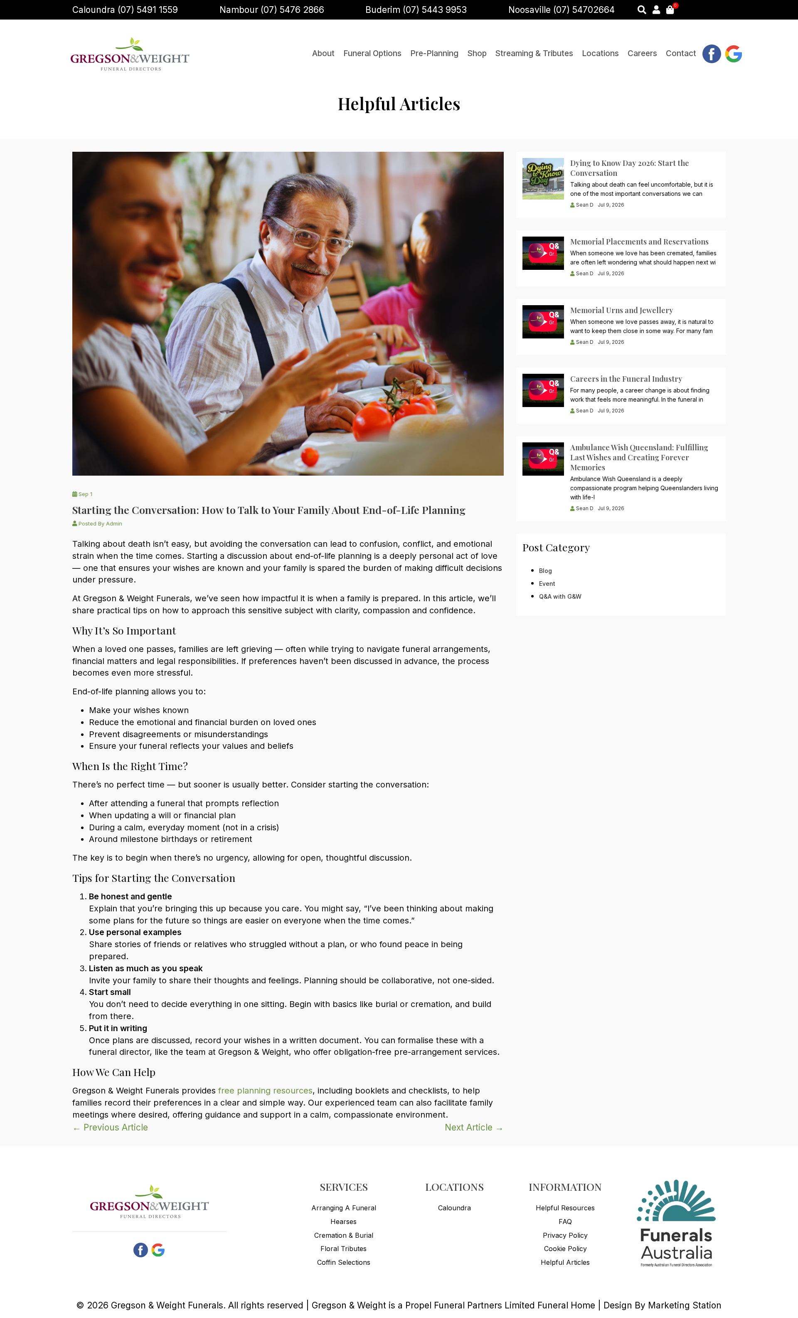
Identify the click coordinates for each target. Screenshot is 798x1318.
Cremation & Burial (343, 1235)
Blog (545, 570)
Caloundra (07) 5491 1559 (125, 10)
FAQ (565, 1221)
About (323, 53)
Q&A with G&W (560, 596)
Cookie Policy (565, 1248)
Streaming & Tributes (534, 53)
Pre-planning (434, 53)
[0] (670, 9)
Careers (642, 53)
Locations (600, 53)
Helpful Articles (565, 1262)
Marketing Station (685, 1305)
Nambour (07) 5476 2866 (271, 10)
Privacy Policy (565, 1235)
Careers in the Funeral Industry (626, 379)
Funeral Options (372, 53)
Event (547, 583)
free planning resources (265, 1091)
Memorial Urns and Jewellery (621, 310)
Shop (477, 53)
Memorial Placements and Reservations (639, 242)
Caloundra (454, 1208)
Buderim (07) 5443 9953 (416, 10)
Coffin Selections (343, 1262)
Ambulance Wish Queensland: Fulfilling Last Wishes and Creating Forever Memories (639, 457)
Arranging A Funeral (343, 1208)
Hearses (343, 1221)
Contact (681, 53)
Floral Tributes (343, 1248)
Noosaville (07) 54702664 (561, 10)
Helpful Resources (565, 1208)
